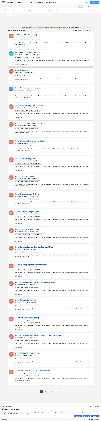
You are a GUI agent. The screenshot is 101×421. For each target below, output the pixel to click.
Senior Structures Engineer (25, 158)
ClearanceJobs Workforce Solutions (23, 54)
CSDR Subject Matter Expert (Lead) (28, 35)
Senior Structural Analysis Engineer (28, 211)
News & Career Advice (50, 2)
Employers (29, 2)
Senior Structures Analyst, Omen (27, 194)
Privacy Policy (4, 419)
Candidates (21, 2)
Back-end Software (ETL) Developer (28, 52)
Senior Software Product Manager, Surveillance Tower (35, 282)
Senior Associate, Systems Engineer (28, 88)
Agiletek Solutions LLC (20, 72)
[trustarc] (96, 419)
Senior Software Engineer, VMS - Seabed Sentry (32, 371)
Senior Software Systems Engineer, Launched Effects (34, 247)
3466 (59, 391)
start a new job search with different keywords (68, 27)
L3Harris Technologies (20, 90)
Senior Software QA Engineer (25, 300)
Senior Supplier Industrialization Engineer (30, 123)
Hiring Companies (38, 2)
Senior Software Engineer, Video (27, 353)
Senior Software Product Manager (27, 318)
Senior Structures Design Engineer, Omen (30, 141)
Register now (94, 2)
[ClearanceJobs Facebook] (90, 406)
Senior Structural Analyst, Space (27, 229)
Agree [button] (94, 416)
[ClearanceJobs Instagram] (98, 406)
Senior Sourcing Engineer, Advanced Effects (31, 265)
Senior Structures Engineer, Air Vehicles (29, 105)
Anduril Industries (19, 107)
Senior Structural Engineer (25, 176)
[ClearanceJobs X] (93, 406)
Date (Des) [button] (88, 30)
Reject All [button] (86, 416)
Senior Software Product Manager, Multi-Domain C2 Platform (38, 335)
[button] (31, 11)
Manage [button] (78, 416)
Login (86, 2)
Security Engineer (21, 70)
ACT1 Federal (18, 37)
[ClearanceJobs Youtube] (95, 406)
